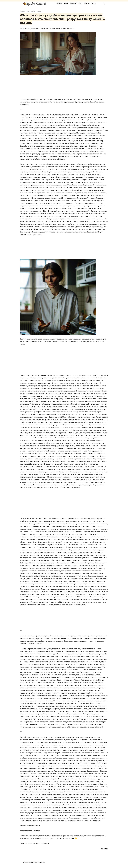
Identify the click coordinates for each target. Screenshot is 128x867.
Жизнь (66, 3)
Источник (104, 848)
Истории (22, 11)
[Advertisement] (52, 86)
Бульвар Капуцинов (36, 4)
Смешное (59, 3)
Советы (94, 3)
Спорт (80, 3)
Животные (73, 3)
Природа (87, 3)
